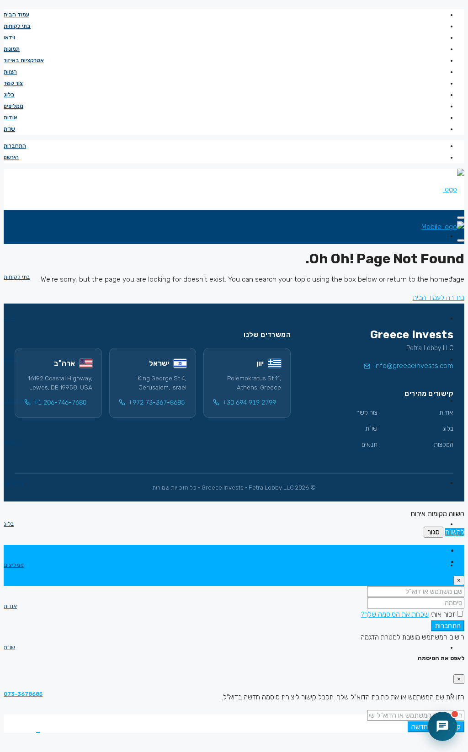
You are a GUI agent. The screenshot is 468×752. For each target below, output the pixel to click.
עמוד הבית (16, 14)
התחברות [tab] (433, 550)
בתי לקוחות (17, 26)
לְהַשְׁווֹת (454, 532)
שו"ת (371, 428)
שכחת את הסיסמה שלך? (395, 614)
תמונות (12, 49)
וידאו (9, 37)
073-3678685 (23, 694)
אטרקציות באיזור (24, 60)
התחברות (15, 146)
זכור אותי (442, 614)
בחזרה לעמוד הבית (438, 297)
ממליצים (13, 106)
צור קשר (13, 83)
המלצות (443, 444)
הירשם (11, 157)
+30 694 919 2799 (249, 402)
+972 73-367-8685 (156, 402)
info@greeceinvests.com (413, 366)
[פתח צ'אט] (442, 726)
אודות (10, 117)
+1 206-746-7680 (60, 402)
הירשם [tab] (437, 562)
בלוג (9, 94)
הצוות (10, 72)
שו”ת (9, 129)
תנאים (370, 444)
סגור (433, 532)
